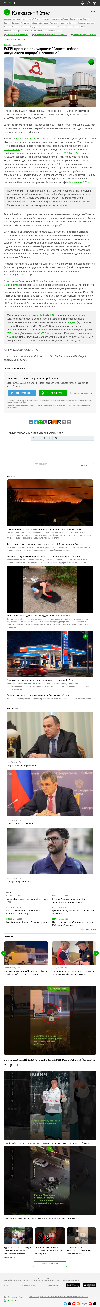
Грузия (7, 23)
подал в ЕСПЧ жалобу (66, 153)
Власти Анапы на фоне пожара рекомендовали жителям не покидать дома (44, 528)
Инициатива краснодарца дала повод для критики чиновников (38, 615)
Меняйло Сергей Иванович (20, 823)
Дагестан (15, 23)
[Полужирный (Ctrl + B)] (33, 438)
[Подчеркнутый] (44, 438)
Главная (7, 40)
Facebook (71, 329)
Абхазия (7, 19)
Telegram (71, 322)
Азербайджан (34, 19)
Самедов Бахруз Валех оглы (21, 881)
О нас (6, 1285)
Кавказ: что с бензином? (17, 35)
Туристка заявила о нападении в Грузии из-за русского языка (79, 1250)
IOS (52, 315)
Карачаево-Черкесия (68, 23)
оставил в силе (12, 149)
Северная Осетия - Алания (68, 27)
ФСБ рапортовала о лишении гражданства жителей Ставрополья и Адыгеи (44, 544)
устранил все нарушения (57, 201)
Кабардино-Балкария (39, 23)
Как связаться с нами (28, 1285)
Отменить (83, 466)
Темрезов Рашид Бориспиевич (22, 765)
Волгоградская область (79, 19)
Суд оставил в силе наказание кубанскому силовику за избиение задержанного (73, 972)
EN (10, 3)
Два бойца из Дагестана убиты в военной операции (73, 912)
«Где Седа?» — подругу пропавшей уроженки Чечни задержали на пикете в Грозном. (47, 1142)
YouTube (13, 337)
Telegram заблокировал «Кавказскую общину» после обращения (49, 1250)
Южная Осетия (36, 31)
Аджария (16, 19)
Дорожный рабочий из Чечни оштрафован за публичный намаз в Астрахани (25, 972)
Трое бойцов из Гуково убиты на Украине (27, 921)
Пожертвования (54, 1285)
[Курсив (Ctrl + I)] (38, 438)
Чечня (25, 31)
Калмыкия (54, 23)
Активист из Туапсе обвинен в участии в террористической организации (43, 556)
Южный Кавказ (49, 31)
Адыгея (24, 19)
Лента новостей (19, 40)
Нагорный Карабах (11, 27)
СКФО (83, 27)
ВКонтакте (14, 333)
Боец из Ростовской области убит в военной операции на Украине (70, 900)
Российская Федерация (30, 27)
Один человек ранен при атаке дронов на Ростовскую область (38, 695)
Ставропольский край (12, 31)
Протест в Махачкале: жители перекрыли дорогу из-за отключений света (40, 1217)
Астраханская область (59, 19)
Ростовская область (48, 27)
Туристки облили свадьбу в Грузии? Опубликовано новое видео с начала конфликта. (17, 1252)
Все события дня (88, 929)
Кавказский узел (25, 138)
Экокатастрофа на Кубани (84, 35)
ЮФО (60, 31)
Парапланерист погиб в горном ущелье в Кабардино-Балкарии (72, 923)
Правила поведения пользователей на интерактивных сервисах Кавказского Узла (58, 1297)
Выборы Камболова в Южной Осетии (50, 35)
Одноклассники (30, 333)
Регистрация (41, 464)
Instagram (84, 329)
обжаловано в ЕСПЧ (78, 182)
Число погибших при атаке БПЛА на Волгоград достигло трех (24, 912)
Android (44, 315)
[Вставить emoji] (55, 438)
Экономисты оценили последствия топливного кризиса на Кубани (40, 680)
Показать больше (50, 1264)
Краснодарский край (86, 23)
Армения (45, 19)
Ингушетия (25, 23)
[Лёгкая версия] (15, 3)
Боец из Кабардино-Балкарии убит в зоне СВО (27, 900)
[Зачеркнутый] (49, 438)
